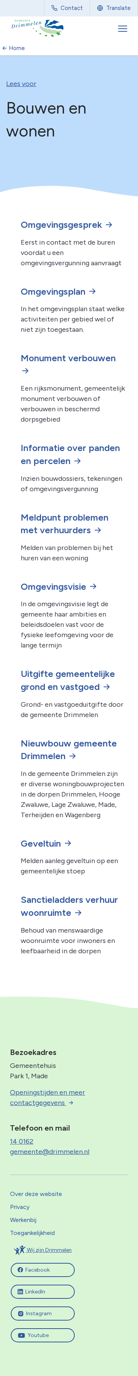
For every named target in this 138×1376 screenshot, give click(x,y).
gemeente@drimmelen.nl (49, 1151)
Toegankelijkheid (32, 1232)
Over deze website (36, 1194)
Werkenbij (23, 1219)
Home (17, 48)
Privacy (20, 1206)
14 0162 (21, 1141)
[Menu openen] (123, 28)
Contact (72, 8)
